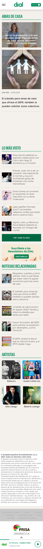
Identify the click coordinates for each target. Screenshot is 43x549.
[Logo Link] (18, 4)
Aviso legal (37, 512)
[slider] (21, 539)
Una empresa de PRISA (21, 527)
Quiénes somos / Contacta (10, 512)
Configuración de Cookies (27, 518)
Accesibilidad (9, 515)
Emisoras (27, 512)
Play (38, 544)
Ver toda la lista (21, 237)
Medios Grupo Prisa (21, 533)
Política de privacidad (25, 515)
